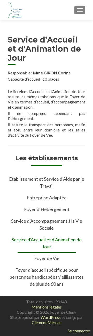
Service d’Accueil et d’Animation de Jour (47, 243)
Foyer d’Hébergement (46, 209)
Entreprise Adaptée (47, 197)
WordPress (51, 317)
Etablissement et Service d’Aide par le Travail (46, 182)
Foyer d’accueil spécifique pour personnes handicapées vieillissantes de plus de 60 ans (47, 277)
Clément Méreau (46, 322)
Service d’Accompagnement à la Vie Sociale (46, 224)
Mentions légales (47, 306)
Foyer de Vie (46, 258)
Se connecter (79, 330)
